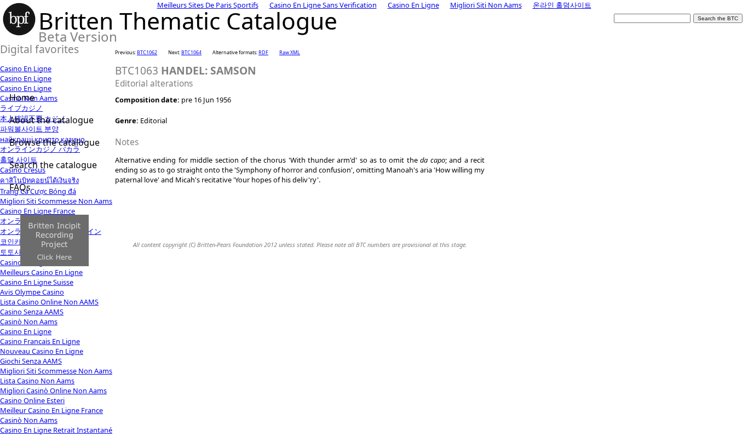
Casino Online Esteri (32, 400)
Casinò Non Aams (28, 321)
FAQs (20, 187)
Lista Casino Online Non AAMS (49, 302)
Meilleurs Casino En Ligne (41, 272)
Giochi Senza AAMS (31, 361)
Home (21, 97)
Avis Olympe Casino (32, 292)
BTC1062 (147, 52)
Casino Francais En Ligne (40, 341)
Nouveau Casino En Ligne (41, 351)
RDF (263, 52)
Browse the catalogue (54, 142)
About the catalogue (51, 120)
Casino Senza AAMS (32, 312)
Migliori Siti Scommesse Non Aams (56, 371)
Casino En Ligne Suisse (36, 282)
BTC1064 (191, 52)
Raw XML (289, 52)
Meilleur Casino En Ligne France (51, 410)
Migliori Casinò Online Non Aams (53, 390)
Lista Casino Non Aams (37, 381)
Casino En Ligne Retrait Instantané (56, 430)
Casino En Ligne (25, 68)
